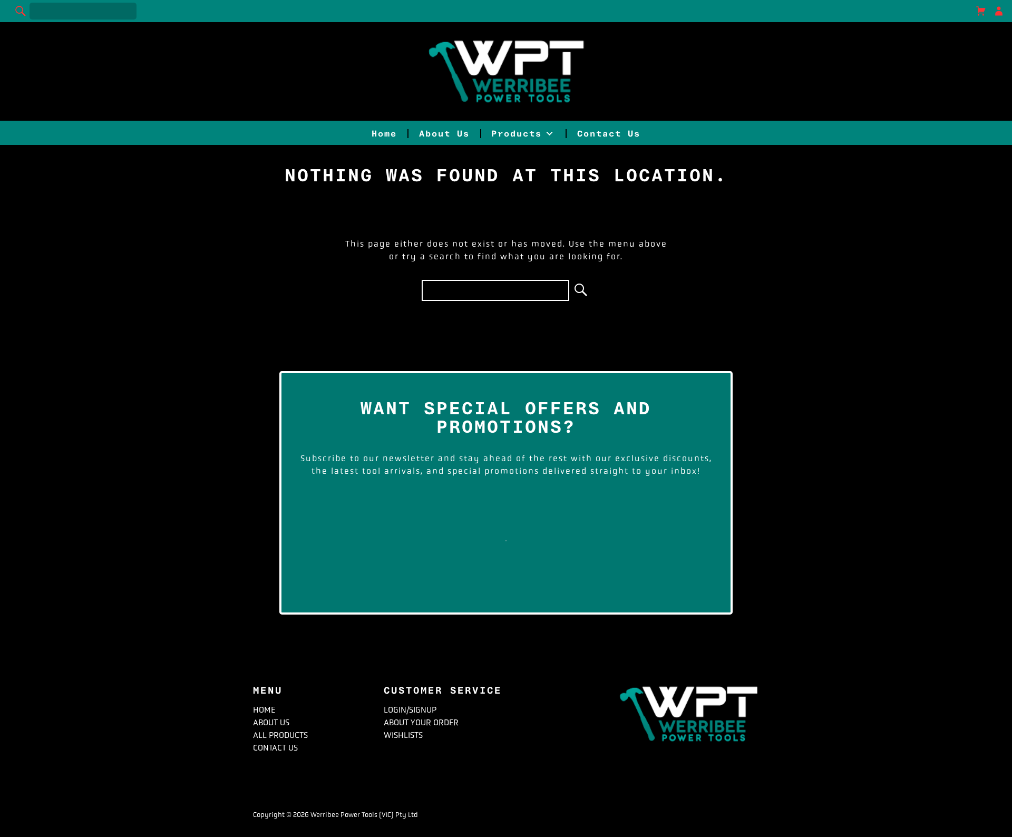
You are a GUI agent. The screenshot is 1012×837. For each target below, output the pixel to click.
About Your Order (421, 722)
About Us (444, 133)
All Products (280, 735)
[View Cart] (981, 11)
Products (516, 133)
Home (384, 133)
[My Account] (999, 11)
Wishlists (403, 735)
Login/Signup (410, 710)
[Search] (21, 11)
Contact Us (608, 133)
